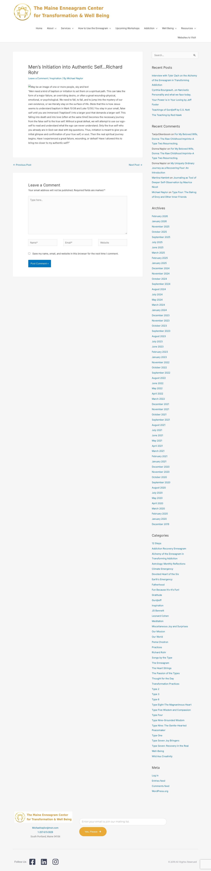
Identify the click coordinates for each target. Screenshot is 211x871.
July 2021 (157, 430)
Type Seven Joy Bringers (165, 740)
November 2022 (160, 362)
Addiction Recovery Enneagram (169, 548)
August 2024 (159, 289)
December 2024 (161, 268)
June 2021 (157, 435)
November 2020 (160, 471)
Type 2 (155, 689)
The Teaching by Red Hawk (167, 115)
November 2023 (161, 320)
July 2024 (157, 294)
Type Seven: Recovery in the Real (170, 745)
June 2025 (157, 247)
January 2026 (159, 221)
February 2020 (160, 513)
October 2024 (159, 278)
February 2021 (159, 456)
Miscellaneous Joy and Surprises (170, 626)
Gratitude (157, 595)
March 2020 (158, 508)
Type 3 (155, 694)
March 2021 (158, 450)
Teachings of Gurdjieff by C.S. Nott (171, 109)
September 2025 (161, 237)
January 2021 (159, 461)
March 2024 (158, 304)
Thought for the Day (163, 678)
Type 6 (155, 699)
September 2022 (161, 372)
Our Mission (158, 631)
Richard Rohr (159, 652)
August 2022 (159, 377)
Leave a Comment (38, 78)
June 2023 (158, 346)
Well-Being (158, 751)
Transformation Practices (165, 683)
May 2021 (157, 440)
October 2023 (159, 325)
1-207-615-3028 (45, 832)
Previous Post (22, 164)
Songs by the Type (162, 657)
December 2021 (160, 404)
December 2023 (161, 315)
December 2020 (160, 466)
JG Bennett (158, 610)
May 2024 (157, 299)
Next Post (135, 164)
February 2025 (160, 257)
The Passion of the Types (166, 673)
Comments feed (160, 786)
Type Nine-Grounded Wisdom (168, 720)
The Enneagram (160, 662)
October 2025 (159, 231)
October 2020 (159, 477)
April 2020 (157, 503)
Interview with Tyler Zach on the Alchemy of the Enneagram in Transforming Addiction (174, 80)
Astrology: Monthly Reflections (168, 563)
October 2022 (159, 367)
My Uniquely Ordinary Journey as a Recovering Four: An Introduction (173, 168)
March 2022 (158, 398)
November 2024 (161, 273)
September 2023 (161, 330)
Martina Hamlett (160, 177)
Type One (157, 735)
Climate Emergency (162, 568)
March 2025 (158, 252)
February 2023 (160, 351)
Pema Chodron (160, 642)
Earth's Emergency (162, 579)
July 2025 (157, 242)
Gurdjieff (156, 600)
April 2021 (157, 445)
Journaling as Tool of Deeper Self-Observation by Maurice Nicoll (174, 182)
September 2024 (161, 283)
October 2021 (159, 414)
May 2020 (157, 498)
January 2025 (159, 263)
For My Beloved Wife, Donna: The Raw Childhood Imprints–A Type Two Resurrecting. (175, 139)
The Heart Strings (161, 668)
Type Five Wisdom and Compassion (171, 709)
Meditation (157, 621)
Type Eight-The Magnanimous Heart (171, 704)
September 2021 (161, 419)
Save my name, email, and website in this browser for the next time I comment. (75, 253)
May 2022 (157, 388)
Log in (155, 775)
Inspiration (55, 78)
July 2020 (157, 492)
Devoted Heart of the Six (165, 574)
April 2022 (157, 393)
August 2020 (159, 487)
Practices (157, 647)
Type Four (157, 715)
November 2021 (160, 409)
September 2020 (161, 482)
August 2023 (159, 336)
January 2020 (159, 518)
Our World (157, 636)
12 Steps (156, 543)
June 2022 (157, 383)
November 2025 (160, 226)
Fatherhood (158, 584)
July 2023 (157, 341)
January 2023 (159, 357)
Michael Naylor (160, 192)
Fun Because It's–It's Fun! (165, 589)
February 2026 (160, 216)
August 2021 (158, 425)
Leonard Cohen (160, 615)
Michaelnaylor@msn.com (45, 827)
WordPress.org (160, 791)
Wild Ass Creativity (162, 756)
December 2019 (160, 524)
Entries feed (158, 780)
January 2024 (159, 310)
